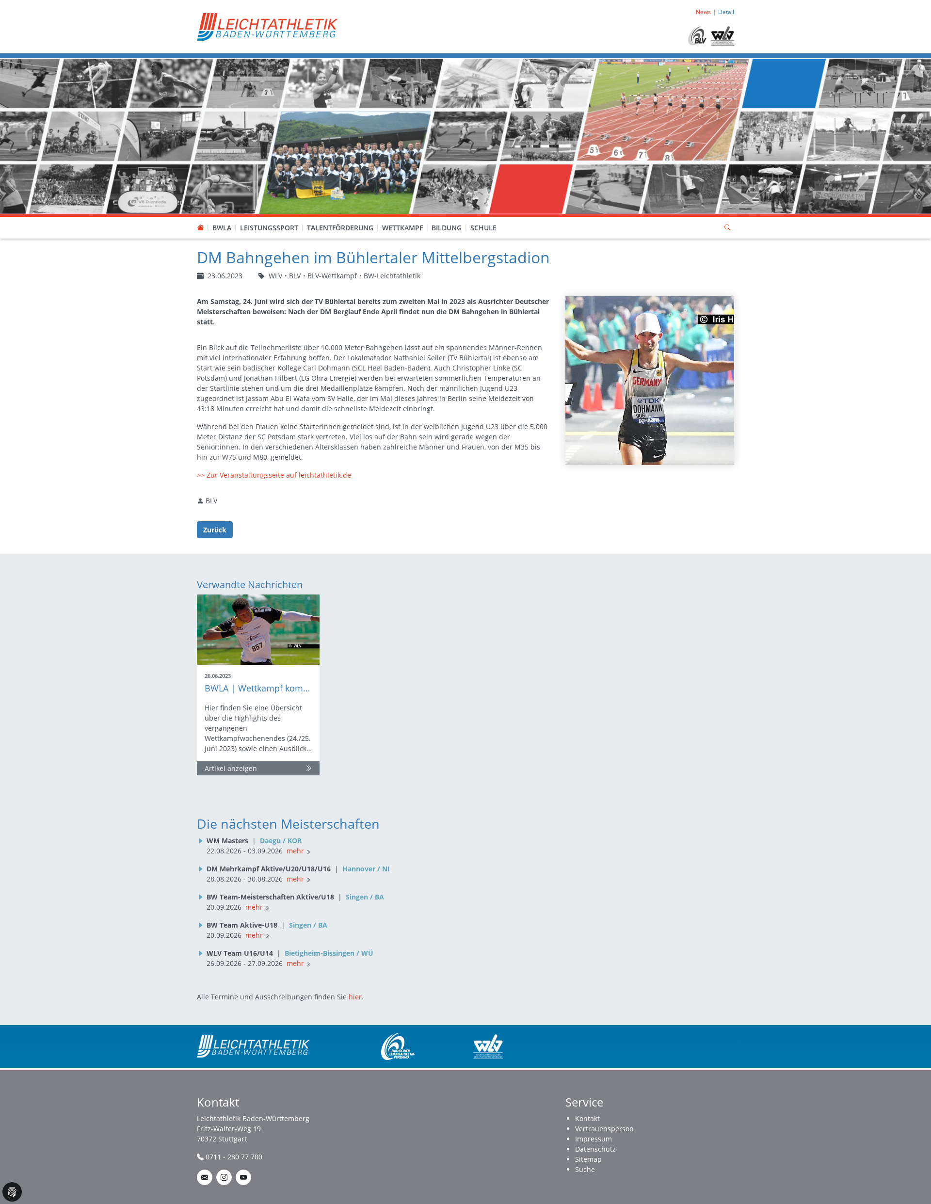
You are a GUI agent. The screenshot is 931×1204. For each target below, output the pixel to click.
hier (355, 996)
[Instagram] (224, 1177)
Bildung (447, 227)
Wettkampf (402, 227)
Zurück (214, 529)
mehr (295, 850)
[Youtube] (243, 1177)
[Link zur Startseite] (267, 26)
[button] (222, 218)
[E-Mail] (204, 1177)
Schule (483, 227)
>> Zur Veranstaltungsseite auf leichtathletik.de (274, 475)
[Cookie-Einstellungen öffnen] (12, 1192)
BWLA (221, 227)
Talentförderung (340, 227)
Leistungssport (269, 227)
